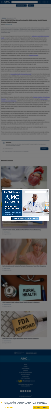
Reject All (45, 407)
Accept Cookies (37, 407)
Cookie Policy (9, 404)
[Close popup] (47, 191)
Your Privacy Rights (9, 407)
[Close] (49, 400)
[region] (25, 404)
